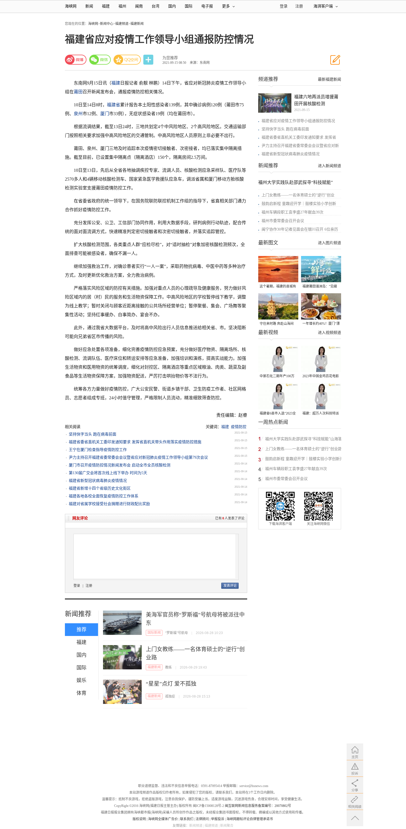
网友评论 (80, 518)
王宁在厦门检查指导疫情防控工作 (98, 450)
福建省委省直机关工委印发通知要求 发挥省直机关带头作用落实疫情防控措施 (135, 442)
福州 (122, 6)
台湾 (155, 6)
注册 (299, 6)
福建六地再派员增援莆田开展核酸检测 (316, 100)
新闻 (89, 6)
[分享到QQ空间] (127, 60)
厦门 (104, 113)
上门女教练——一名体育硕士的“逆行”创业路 (303, 449)
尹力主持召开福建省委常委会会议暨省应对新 (300, 146)
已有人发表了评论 (229, 518)
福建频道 (121, 24)
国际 (189, 6)
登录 (76, 586)
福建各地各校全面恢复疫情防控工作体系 (103, 496)
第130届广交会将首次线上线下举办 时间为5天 (108, 473)
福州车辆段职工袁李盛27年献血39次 (292, 212)
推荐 (81, 629)
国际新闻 (154, 633)
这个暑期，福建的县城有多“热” (278, 286)
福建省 (113, 104)
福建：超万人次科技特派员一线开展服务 (320, 413)
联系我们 (186, 819)
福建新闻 (137, 24)
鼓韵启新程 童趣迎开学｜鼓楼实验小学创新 (299, 204)
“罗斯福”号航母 (176, 633)
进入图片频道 (329, 243)
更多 (226, 6)
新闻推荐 (78, 613)
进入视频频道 (329, 333)
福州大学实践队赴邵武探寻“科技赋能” (295, 182)
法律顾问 (202, 819)
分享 (148, 60)
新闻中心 (106, 24)
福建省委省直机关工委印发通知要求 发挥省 (299, 137)
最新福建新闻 (329, 79)
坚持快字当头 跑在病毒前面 (92, 434)
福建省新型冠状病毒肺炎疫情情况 (98, 481)
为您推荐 (170, 58)
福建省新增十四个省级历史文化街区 (100, 488)
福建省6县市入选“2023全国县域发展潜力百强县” (278, 413)
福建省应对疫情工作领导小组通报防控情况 (298, 121)
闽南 (139, 6)
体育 (81, 693)
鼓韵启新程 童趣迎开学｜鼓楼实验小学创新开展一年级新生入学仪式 (304, 460)
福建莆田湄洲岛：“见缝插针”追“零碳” (319, 286)
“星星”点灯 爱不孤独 (171, 684)
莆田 (78, 91)
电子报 (207, 6)
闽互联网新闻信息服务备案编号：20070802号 (258, 806)
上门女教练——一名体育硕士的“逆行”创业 (298, 195)
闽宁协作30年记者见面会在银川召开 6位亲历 (300, 229)
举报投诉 (217, 819)
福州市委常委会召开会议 (283, 221)
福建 (106, 6)
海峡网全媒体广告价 (163, 819)
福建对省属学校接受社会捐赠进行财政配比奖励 (109, 504)
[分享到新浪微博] (75, 60)
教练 (168, 667)
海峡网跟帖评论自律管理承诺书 (249, 819)
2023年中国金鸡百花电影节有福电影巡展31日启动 (320, 376)
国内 (172, 6)
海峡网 (71, 6)
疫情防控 (238, 427)
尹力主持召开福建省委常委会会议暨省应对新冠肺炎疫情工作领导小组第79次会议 (138, 457)
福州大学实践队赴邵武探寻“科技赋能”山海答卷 (303, 440)
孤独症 (170, 696)
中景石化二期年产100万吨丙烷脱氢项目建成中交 (278, 376)
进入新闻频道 (329, 166)
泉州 (78, 113)
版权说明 (139, 819)
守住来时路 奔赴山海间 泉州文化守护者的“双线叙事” (277, 324)
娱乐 (81, 680)
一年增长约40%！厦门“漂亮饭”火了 (321, 324)
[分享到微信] (100, 60)
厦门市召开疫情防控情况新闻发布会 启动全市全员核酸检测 (119, 465)
